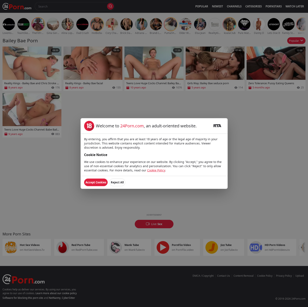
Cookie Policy (156, 170)
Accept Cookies (96, 182)
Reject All (117, 182)
